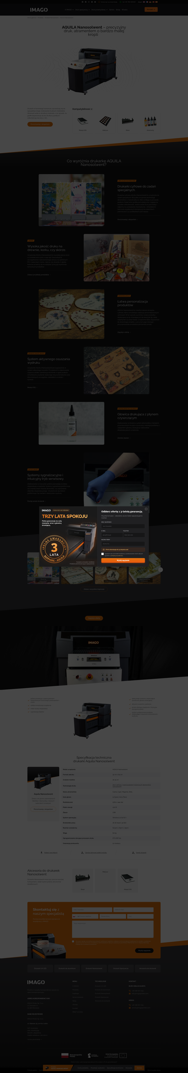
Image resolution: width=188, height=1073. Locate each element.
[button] (146, 509)
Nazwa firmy (105, 539)
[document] (94, 536)
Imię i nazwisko (106, 522)
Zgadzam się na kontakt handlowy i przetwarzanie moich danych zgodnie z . (124, 554)
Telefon (126, 531)
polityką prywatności (117, 555)
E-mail (103, 531)
